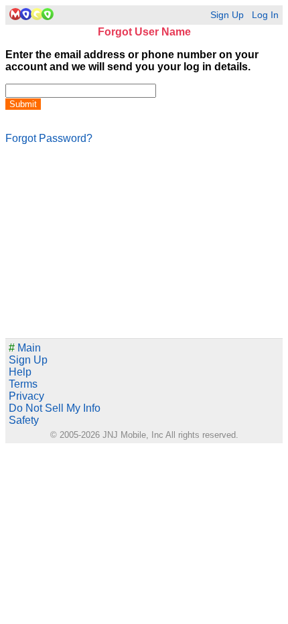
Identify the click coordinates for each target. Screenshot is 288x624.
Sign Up (227, 15)
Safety (24, 420)
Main (25, 348)
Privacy (26, 396)
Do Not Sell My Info (54, 408)
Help (20, 372)
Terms (23, 384)
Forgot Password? (48, 138)
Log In (265, 15)
